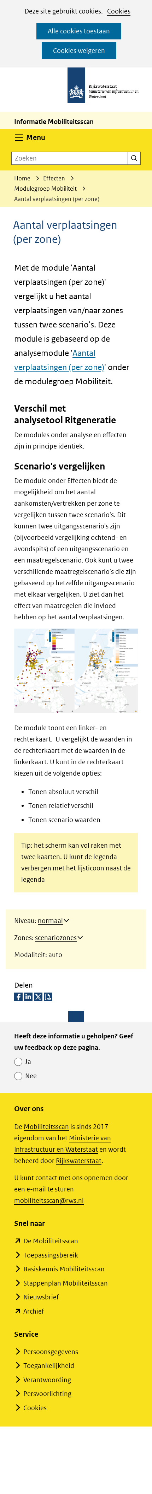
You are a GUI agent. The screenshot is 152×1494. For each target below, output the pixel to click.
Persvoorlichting (47, 1394)
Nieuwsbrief (41, 1297)
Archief (33, 1311)
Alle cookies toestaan (79, 31)
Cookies (118, 11)
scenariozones (56, 938)
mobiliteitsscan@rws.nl (49, 1200)
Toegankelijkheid (48, 1366)
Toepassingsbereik (50, 1255)
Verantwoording (47, 1380)
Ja (28, 1062)
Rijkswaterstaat (78, 1161)
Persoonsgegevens (50, 1352)
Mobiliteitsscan (46, 1127)
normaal (50, 921)
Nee (31, 1076)
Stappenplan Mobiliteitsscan (65, 1283)
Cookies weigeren (79, 51)
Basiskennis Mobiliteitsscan (64, 1269)
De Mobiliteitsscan (50, 1241)
